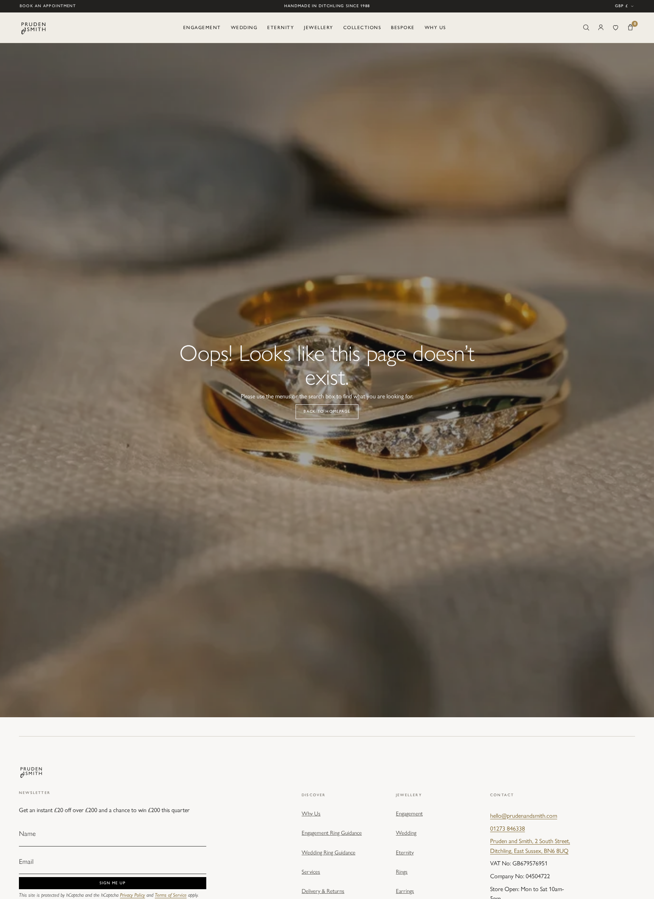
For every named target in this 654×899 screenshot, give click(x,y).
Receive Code (402, 511)
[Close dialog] (468, 347)
